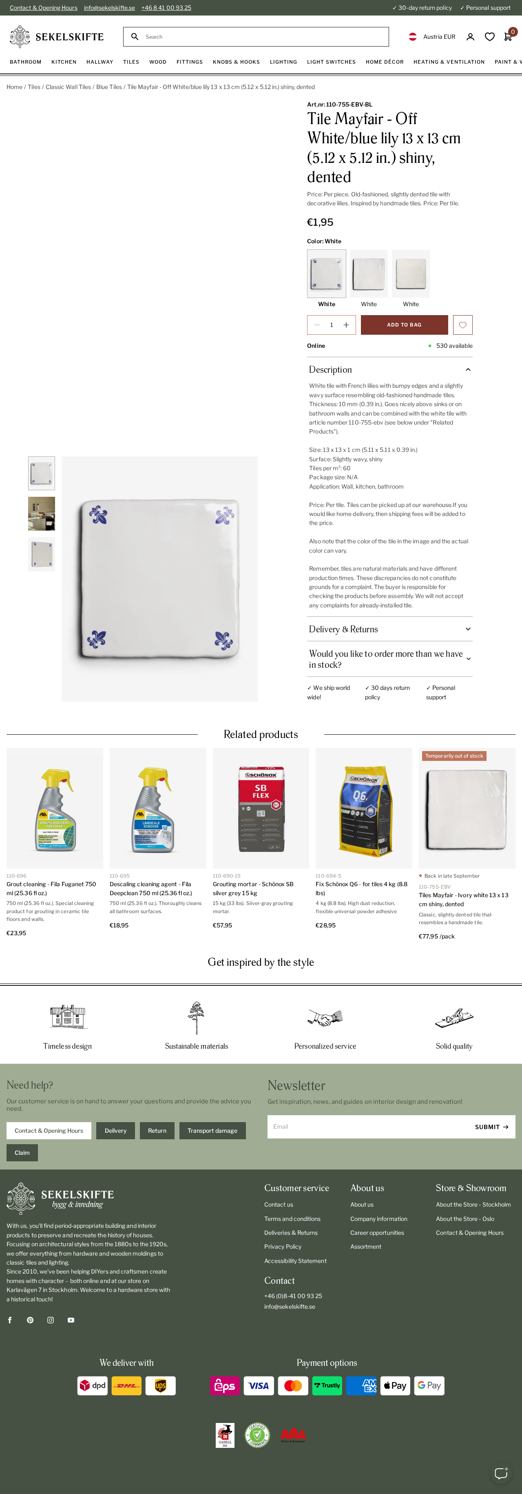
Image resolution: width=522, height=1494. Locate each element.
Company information (378, 1218)
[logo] (57, 36)
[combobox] (263, 36)
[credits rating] (293, 1435)
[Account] (470, 37)
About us (362, 1204)
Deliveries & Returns (291, 1232)
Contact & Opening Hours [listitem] (49, 1130)
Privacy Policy (282, 1246)
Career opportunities (377, 1232)
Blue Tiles (109, 86)
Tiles (34, 86)
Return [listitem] (157, 1130)
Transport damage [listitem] (212, 1130)
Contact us (278, 1204)
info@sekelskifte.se (109, 7)
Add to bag (404, 325)
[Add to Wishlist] (463, 325)
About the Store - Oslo (465, 1218)
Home (14, 86)
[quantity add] (346, 325)
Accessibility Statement (295, 1260)
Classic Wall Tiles (68, 86)
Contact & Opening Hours (43, 7)
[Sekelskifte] (89, 1199)
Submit (487, 1126)
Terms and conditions (292, 1218)
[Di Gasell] (225, 1435)
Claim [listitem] (22, 1152)
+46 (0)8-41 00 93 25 (293, 1295)
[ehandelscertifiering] (257, 1435)
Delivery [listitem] (116, 1130)
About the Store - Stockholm (473, 1204)
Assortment (366, 1246)
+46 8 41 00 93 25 (166, 7)
